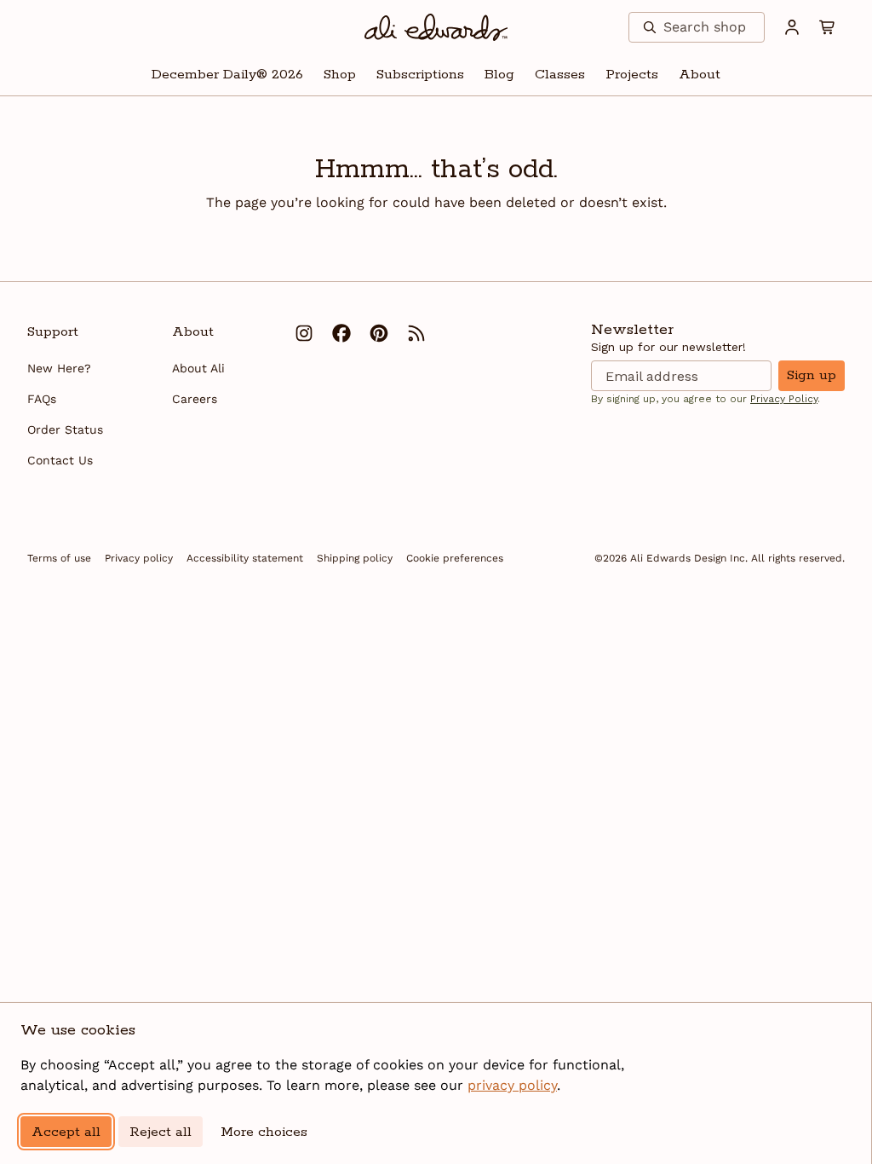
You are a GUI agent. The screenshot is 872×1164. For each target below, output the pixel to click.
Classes (560, 75)
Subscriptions (420, 75)
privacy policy (512, 1085)
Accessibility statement (244, 558)
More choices (264, 1132)
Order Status (65, 429)
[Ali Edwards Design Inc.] (436, 27)
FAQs (41, 399)
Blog (499, 75)
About (699, 75)
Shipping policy (355, 558)
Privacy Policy (784, 399)
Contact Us (60, 460)
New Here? (59, 368)
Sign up (811, 375)
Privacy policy (139, 558)
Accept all (66, 1132)
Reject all (160, 1132)
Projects (631, 75)
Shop (340, 75)
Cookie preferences (454, 558)
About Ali (198, 368)
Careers (194, 399)
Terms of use (59, 558)
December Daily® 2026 (227, 75)
